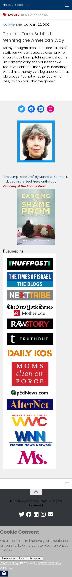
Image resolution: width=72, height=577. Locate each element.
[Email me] (50, 514)
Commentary (13, 25)
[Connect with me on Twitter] (21, 514)
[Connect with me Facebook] (29, 514)
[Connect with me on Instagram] (43, 514)
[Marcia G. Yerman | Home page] (28, 5)
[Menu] (67, 5)
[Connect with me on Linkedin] (36, 514)
